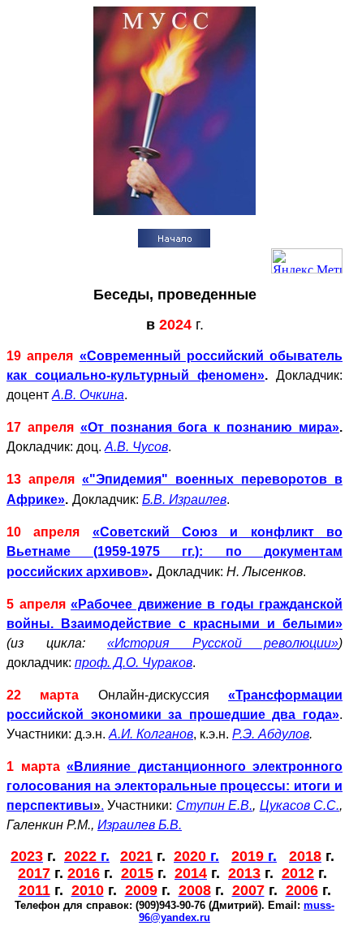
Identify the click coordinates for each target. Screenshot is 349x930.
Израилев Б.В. (139, 825)
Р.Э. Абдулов (270, 734)
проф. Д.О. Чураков (133, 663)
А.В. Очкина (88, 395)
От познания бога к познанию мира (209, 427)
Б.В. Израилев (184, 499)
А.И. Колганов (151, 734)
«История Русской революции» (222, 643)
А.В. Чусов (136, 447)
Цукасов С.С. (299, 805)
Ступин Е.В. (214, 805)
